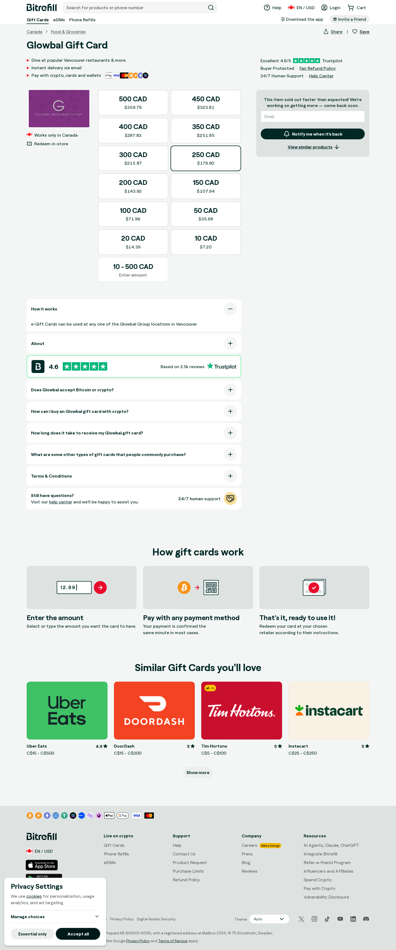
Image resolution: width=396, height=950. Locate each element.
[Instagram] (314, 919)
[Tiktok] (327, 919)
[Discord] (366, 919)
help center (60, 502)
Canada (34, 31)
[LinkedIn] (353, 919)
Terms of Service (172, 940)
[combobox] (135, 7)
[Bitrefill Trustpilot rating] (85, 366)
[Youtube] (340, 919)
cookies (34, 896)
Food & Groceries (68, 31)
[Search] (211, 7)
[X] (301, 919)
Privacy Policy (138, 940)
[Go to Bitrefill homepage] (42, 7)
